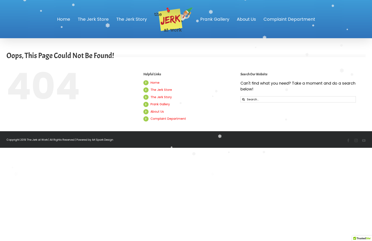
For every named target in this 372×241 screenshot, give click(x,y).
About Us (157, 111)
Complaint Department (168, 119)
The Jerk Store (161, 90)
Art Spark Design (102, 140)
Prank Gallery (160, 104)
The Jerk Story (161, 97)
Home (155, 82)
